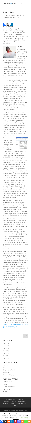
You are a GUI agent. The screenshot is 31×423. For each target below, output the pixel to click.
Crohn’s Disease (7, 381)
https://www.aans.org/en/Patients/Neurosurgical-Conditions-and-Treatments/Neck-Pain (15, 326)
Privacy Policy (21, 401)
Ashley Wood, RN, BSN (10, 15)
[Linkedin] (11, 24)
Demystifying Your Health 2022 (11, 17)
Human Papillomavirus (9, 386)
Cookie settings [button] (24, 417)
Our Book (13, 401)
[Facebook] (4, 24)
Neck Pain (6, 365)
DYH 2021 (6, 346)
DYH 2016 (6, 358)
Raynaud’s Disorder (8, 375)
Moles (5, 391)
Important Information (9, 403)
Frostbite (5, 367)
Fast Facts (6, 401)
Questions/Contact (11, 399)
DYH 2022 (6, 343)
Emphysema (6, 372)
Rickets (5, 384)
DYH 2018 (6, 353)
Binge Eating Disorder (9, 370)
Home (14, 405)
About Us (20, 399)
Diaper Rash (6, 389)
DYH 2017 (6, 356)
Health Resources (21, 403)
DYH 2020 (6, 348)
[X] (8, 24)
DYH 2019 (6, 351)
